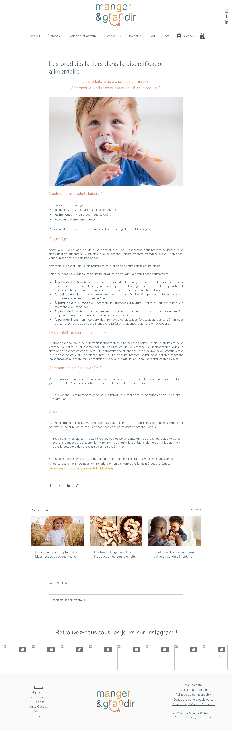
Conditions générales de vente (193, 699)
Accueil (38, 687)
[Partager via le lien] (77, 485)
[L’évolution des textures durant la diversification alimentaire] (174, 531)
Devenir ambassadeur (193, 689)
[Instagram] (226, 11)
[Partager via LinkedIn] (68, 485)
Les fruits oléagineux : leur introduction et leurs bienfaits (115, 554)
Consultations (38, 697)
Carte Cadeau (38, 706)
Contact (38, 711)
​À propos (38, 692)
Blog (39, 716)
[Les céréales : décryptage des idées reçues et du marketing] (57, 531)
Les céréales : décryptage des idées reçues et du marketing (56, 554)
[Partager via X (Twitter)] (59, 485)
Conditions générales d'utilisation (193, 704)
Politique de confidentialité (193, 694)
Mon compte (193, 685)
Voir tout (196, 509)
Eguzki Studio (202, 717)
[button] (202, 36)
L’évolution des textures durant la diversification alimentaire (175, 554)
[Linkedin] (226, 22)
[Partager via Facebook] (50, 485)
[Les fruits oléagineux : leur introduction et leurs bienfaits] (116, 531)
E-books (38, 702)
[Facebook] (226, 16)
